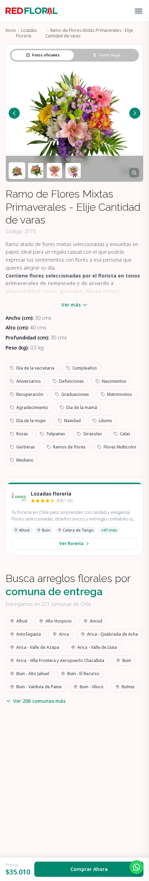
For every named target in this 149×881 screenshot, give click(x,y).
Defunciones (71, 381)
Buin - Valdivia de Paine (39, 687)
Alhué (24, 530)
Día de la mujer (31, 421)
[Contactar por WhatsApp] (136, 867)
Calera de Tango (78, 530)
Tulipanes (55, 434)
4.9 (64, 500)
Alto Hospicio (58, 621)
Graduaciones (75, 394)
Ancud (96, 621)
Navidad (72, 421)
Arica (64, 634)
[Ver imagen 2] (35, 170)
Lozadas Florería (26, 33)
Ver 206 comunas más (39, 701)
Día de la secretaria (35, 368)
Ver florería (71, 543)
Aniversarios (28, 381)
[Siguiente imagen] (134, 113)
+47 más (109, 530)
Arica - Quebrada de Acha (112, 634)
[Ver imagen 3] (54, 170)
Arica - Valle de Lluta (97, 647)
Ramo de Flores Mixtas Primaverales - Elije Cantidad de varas (89, 33)
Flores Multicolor (120, 447)
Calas (125, 434)
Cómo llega (109, 54)
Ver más (71, 304)
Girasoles (92, 434)
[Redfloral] (32, 11)
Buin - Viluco (92, 687)
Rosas (22, 434)
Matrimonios (119, 394)
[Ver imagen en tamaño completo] (134, 173)
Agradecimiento (32, 407)
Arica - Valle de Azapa (37, 647)
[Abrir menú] (138, 11)
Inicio (11, 30)
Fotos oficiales (46, 54)
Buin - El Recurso (83, 673)
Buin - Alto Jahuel (32, 673)
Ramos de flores (69, 447)
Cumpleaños (84, 368)
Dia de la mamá (81, 407)
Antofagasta (28, 634)
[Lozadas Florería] (19, 497)
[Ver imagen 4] (73, 170)
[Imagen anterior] (14, 113)
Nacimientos (114, 381)
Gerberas (25, 447)
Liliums (105, 421)
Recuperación (29, 394)
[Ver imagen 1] (17, 170)
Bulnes (128, 687)
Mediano (25, 460)
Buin (46, 530)
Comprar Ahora (89, 869)
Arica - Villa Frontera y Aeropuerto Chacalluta (60, 660)
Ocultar (77, 158)
